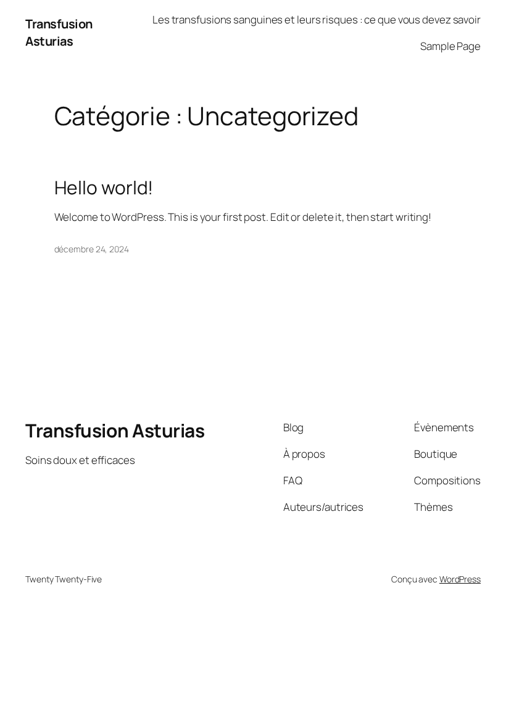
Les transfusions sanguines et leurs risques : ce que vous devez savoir (316, 19)
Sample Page (450, 46)
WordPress (460, 579)
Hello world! (104, 187)
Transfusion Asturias (59, 32)
